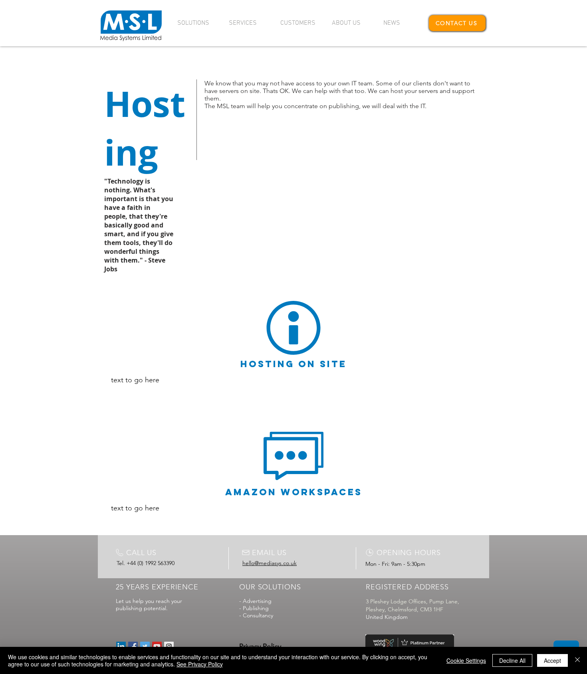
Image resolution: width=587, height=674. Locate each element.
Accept (552, 660)
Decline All (512, 660)
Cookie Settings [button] (466, 660)
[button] (197, 23)
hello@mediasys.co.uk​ (269, 563)
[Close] (577, 660)
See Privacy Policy (199, 664)
